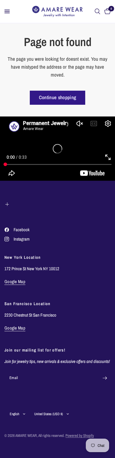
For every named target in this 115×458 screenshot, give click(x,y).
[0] (106, 11)
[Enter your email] (105, 378)
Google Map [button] (14, 281)
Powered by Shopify (79, 435)
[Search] (97, 11)
